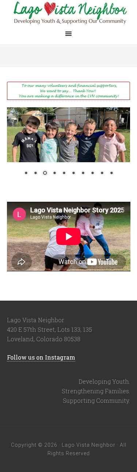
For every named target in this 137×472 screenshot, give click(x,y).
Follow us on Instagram (41, 357)
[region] (68, 149)
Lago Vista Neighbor (68, 13)
